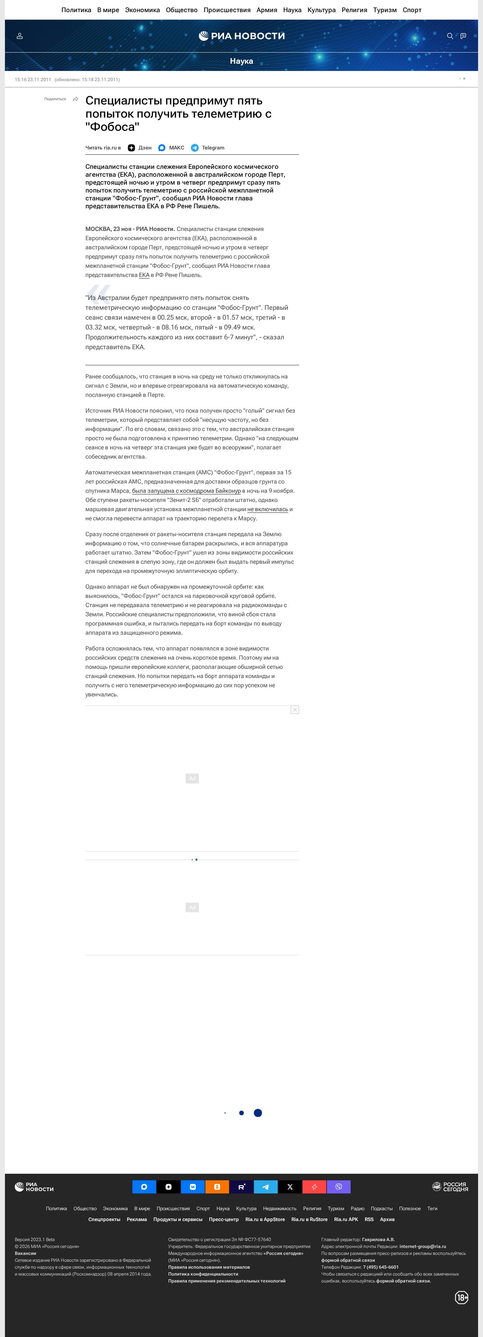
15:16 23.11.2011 (33, 79)
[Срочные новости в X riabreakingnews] (314, 1186)
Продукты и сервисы (177, 1219)
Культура (246, 1209)
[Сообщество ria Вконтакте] (193, 1186)
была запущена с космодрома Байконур (186, 490)
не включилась (267, 509)
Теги (432, 1209)
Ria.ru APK (346, 1219)
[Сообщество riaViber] (339, 1186)
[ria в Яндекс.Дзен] (168, 1186)
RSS (369, 1219)
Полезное (410, 1209)
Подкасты (382, 1209)
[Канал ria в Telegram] (266, 1186)
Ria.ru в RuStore (309, 1219)
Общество (85, 1209)
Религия (312, 1209)
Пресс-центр (224, 1219)
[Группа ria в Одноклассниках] (217, 1186)
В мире (142, 1209)
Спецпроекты (104, 1219)
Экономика (115, 1209)
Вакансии (25, 1253)
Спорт (203, 1209)
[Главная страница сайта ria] (242, 36)
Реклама (137, 1219)
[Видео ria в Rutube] (241, 1186)
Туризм (336, 1209)
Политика (56, 1209)
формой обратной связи (348, 1260)
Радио (357, 1209)
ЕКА (144, 274)
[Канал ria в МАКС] (144, 1186)
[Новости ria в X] (290, 1186)
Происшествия (173, 1209)
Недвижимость (280, 1209)
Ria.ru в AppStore (265, 1219)
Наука (223, 1209)
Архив (387, 1219)
